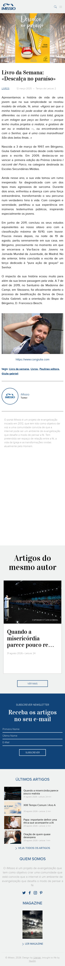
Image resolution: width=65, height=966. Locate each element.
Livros (5, 88)
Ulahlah (37, 957)
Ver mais (33, 683)
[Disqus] (32, 496)
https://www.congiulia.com (33, 359)
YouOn (32, 961)
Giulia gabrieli (10, 373)
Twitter (24, 398)
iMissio (25, 394)
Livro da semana (19, 369)
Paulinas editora (49, 369)
